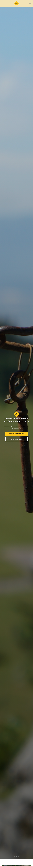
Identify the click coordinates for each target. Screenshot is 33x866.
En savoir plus (16, 439)
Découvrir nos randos (16, 433)
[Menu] (30, 3)
